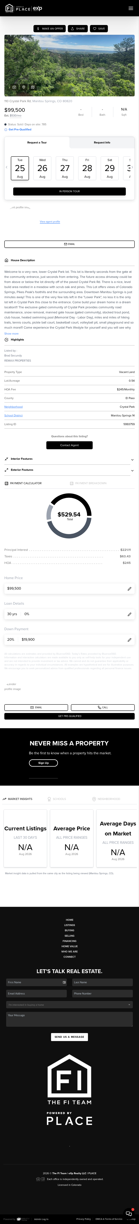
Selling (69, 935)
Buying (69, 930)
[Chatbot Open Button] (129, 1214)
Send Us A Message (69, 1037)
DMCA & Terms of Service (109, 1219)
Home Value (70, 946)
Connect (70, 956)
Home (69, 919)
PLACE (92, 1173)
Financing (69, 941)
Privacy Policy (83, 1219)
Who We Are (69, 951)
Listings (69, 925)
